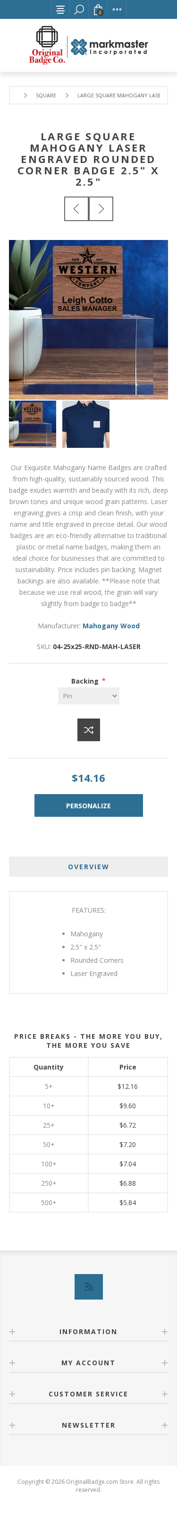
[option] (35, 424)
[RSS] (89, 1287)
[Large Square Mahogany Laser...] (101, 209)
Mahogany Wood (111, 625)
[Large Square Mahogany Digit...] (76, 209)
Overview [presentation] (89, 866)
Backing (86, 680)
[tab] (89, 866)
